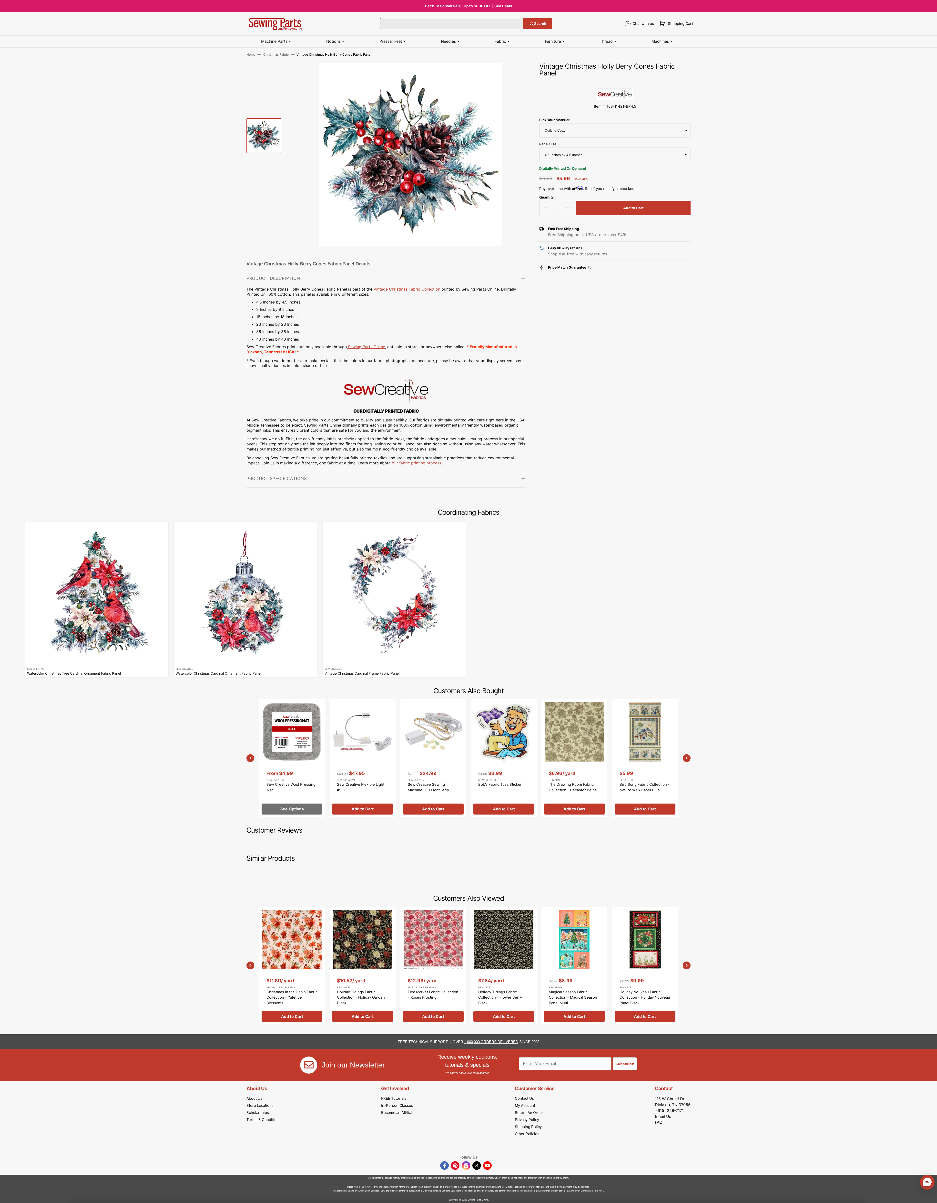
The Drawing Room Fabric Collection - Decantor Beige (573, 787)
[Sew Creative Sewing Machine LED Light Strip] (433, 758)
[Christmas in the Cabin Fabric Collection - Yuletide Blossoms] (292, 965)
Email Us (663, 1116)
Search (540, 23)
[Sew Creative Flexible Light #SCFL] (362, 758)
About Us (254, 1098)
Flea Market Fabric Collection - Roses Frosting (433, 995)
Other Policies (527, 1133)
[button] (675, 23)
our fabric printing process (416, 462)
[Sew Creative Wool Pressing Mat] (292, 758)
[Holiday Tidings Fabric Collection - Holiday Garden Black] (362, 965)
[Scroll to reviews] (615, 83)
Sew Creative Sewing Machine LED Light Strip (428, 787)
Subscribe (624, 1064)
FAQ (658, 1122)
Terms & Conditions (263, 1119)
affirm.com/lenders (495, 1186)
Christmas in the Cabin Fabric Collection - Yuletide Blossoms (291, 997)
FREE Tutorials (393, 1098)
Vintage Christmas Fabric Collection (407, 289)
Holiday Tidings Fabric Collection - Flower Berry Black (500, 997)
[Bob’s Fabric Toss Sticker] (504, 758)
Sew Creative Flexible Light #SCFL (360, 787)
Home (250, 54)
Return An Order (529, 1112)
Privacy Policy (527, 1119)
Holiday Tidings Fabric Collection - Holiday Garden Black (361, 997)
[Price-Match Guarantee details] (589, 267)
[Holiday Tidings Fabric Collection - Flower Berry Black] (504, 965)
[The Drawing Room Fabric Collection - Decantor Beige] (574, 758)
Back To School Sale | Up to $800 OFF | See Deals (468, 6)
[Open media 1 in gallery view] (515, 74)
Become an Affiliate (398, 1112)
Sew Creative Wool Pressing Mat (291, 787)
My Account (525, 1105)
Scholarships (257, 1112)
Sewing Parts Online (366, 346)
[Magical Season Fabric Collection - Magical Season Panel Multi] (574, 965)
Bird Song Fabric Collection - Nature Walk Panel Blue (645, 787)
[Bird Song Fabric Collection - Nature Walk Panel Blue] (645, 758)
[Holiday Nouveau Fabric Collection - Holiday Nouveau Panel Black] (645, 965)
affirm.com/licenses (509, 1190)
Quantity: (547, 197)
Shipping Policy (528, 1126)
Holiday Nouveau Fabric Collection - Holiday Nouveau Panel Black (645, 997)
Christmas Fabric (276, 54)
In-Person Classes (397, 1105)
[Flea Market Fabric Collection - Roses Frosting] (433, 965)
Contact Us (524, 1098)
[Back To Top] (930, 1196)
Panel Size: (548, 144)
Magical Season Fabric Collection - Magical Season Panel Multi (573, 997)
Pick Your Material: (554, 120)
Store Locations (260, 1105)
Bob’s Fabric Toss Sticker (500, 784)
